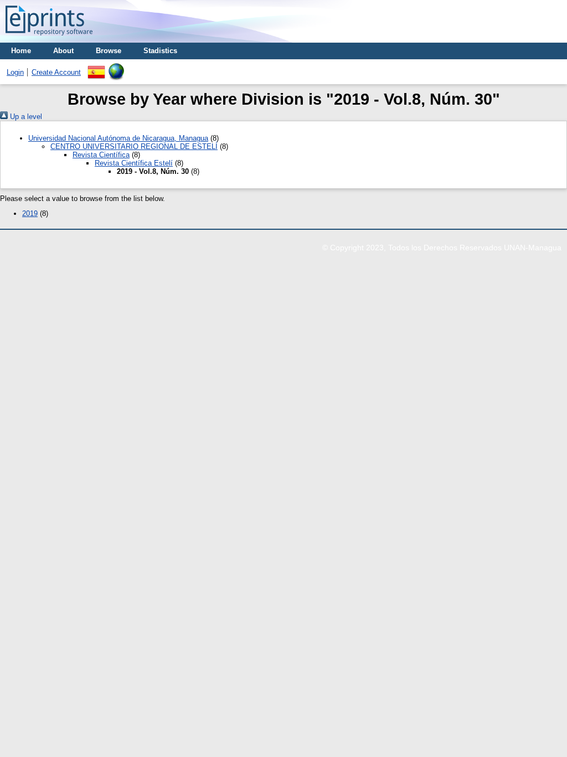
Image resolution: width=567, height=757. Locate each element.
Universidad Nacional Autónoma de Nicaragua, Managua (118, 138)
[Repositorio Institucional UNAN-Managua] (49, 38)
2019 (30, 213)
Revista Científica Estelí (134, 163)
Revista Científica (101, 155)
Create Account (56, 72)
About (63, 51)
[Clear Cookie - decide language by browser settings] (116, 67)
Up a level (25, 116)
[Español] (96, 67)
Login (15, 72)
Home (21, 51)
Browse (108, 51)
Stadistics (160, 51)
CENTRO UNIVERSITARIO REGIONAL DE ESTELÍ (134, 146)
